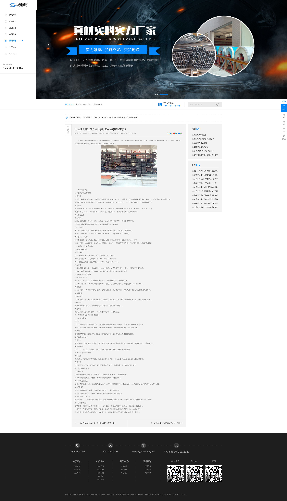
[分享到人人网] (179, 133)
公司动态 (96, 117)
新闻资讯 (12, 41)
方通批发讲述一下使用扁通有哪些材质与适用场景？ (206, 207)
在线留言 (148, 469)
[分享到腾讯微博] (176, 133)
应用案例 (12, 34)
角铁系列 (100, 469)
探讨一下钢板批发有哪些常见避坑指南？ (206, 171)
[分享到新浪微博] (174, 133)
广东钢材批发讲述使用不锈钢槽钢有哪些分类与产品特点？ (206, 199)
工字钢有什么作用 (200, 143)
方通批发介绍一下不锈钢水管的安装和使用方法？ (206, 179)
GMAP (184, 494)
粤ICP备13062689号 (135, 494)
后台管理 (149, 494)
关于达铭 (12, 47)
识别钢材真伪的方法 (201, 147)
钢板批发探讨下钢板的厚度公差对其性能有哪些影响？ (206, 195)
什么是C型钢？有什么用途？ (204, 151)
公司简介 (77, 466)
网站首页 (12, 15)
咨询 (284, 109)
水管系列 (100, 466)
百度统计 (166, 494)
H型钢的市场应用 (200, 135)
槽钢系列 (100, 473)
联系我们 (12, 54)
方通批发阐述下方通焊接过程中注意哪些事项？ (120, 117)
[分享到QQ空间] (171, 133)
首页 (78, 117)
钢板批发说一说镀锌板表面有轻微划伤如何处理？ (206, 203)
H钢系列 (100, 476)
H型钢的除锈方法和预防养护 (204, 139)
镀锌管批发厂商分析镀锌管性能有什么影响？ (206, 155)
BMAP (175, 494)
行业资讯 (124, 469)
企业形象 (12, 28)
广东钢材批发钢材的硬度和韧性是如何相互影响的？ (206, 187)
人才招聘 (148, 473)
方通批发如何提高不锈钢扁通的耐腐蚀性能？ (206, 191)
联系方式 (148, 466)
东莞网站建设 (121, 494)
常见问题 (124, 473)
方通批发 (77, 104)
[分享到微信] (181, 133)
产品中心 (12, 21)
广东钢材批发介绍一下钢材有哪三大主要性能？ (99, 423)
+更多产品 (100, 480)
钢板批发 (86, 104)
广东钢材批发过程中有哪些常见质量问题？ (206, 175)
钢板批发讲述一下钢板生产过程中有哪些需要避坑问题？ (206, 183)
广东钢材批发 (97, 104)
